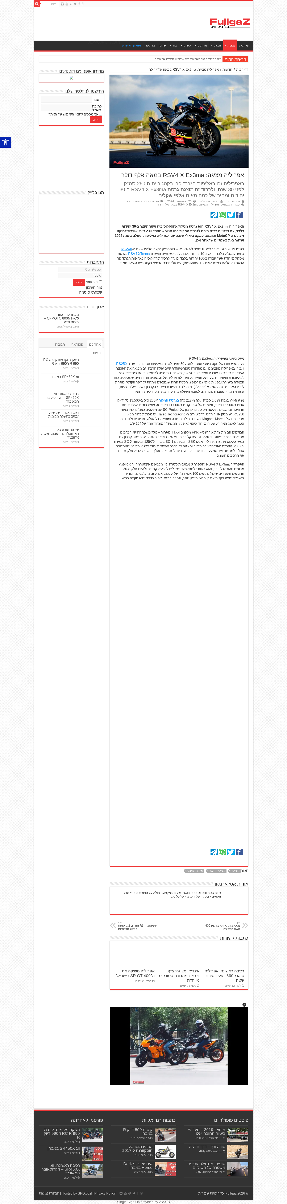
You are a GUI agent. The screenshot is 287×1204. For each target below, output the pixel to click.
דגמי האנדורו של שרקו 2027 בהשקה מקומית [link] (63, 414)
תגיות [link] (97, 353)
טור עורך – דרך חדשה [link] (207, 1146)
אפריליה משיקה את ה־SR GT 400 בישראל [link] (135, 973)
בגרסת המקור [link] (169, 400)
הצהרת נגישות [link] (49, 1193)
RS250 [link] (121, 364)
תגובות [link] (60, 344)
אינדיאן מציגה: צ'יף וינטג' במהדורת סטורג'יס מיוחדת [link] (179, 976)
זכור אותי (92, 282)
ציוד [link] (174, 45)
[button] (244, 1005)
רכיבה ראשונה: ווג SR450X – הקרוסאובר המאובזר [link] (62, 397)
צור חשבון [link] (94, 287)
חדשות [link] (227, 69)
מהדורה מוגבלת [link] (195, 871)
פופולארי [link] (77, 344)
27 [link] (196, 1172)
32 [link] (196, 1138)
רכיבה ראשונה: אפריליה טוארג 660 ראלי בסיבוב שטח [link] (224, 976)
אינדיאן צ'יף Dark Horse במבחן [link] (138, 1166)
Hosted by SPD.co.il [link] (77, 1193)
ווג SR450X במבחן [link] (65, 377)
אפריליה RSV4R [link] (217, 871)
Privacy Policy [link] (105, 1193)
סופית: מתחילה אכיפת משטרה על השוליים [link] (206, 1166)
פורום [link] (162, 45)
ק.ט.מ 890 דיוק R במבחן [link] (138, 1131)
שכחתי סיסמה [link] (90, 292)
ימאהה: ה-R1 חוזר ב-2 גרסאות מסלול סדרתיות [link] (137, 926)
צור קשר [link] (150, 45)
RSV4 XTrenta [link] (139, 254)
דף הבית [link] (244, 45)
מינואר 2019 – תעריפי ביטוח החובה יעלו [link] (206, 1131)
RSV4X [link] (126, 249)
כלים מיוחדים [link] (140, 201)
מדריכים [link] (202, 45)
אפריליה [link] (235, 871)
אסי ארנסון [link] (233, 201)
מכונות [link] (231, 45)
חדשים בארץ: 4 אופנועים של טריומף (197, 59)
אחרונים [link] (95, 344)
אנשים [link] (217, 45)
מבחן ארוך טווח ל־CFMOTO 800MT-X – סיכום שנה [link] (61, 318)
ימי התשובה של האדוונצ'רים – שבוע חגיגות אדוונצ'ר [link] (60, 433)
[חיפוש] (37, 4)
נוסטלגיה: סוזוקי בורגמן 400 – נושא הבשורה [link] (221, 926)
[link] (5, 142)
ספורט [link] (187, 45)
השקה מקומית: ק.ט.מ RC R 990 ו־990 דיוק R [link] (61, 361)
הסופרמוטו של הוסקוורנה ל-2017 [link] (137, 1148)
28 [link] (200, 1151)
